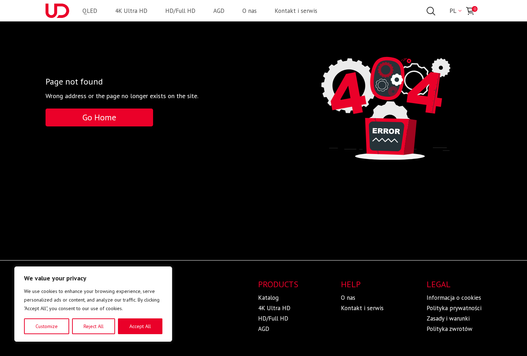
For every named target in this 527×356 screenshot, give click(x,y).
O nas (249, 11)
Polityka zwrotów (450, 329)
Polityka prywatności (454, 308)
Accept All (140, 326)
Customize (46, 326)
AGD (218, 11)
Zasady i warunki (448, 318)
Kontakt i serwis (296, 11)
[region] (93, 304)
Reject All (94, 326)
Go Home (99, 117)
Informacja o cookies (454, 298)
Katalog (268, 298)
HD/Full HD (180, 11)
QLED (89, 11)
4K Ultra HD (131, 11)
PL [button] (453, 11)
